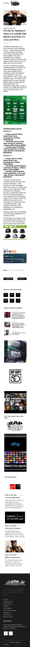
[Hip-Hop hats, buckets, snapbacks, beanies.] (15, 232)
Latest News (8, 602)
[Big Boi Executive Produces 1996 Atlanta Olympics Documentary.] (15, 546)
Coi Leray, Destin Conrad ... (13, 497)
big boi (9, 270)
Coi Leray (15, 270)
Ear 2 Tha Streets (10, 610)
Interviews (7, 608)
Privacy (6, 644)
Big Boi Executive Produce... (13, 557)
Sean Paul (22, 270)
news (14, 28)
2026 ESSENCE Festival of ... (13, 528)
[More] (15, 251)
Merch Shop (8, 617)
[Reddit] (12, 251)
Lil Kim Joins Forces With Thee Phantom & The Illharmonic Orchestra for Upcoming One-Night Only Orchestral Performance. (18, 315)
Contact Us (7, 615)
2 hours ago (15, 311)
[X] (5, 251)
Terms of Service (15, 642)
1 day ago (14, 321)
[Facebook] (10, 251)
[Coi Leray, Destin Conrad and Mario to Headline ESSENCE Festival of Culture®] (15, 487)
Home (5, 600)
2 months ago (20, 495)
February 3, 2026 (7, 43)
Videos (6, 606)
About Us (6, 612)
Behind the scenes (8, 28)
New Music (7, 604)
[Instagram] (7, 251)
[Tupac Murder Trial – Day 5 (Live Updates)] (7, 332)
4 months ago (20, 526)
